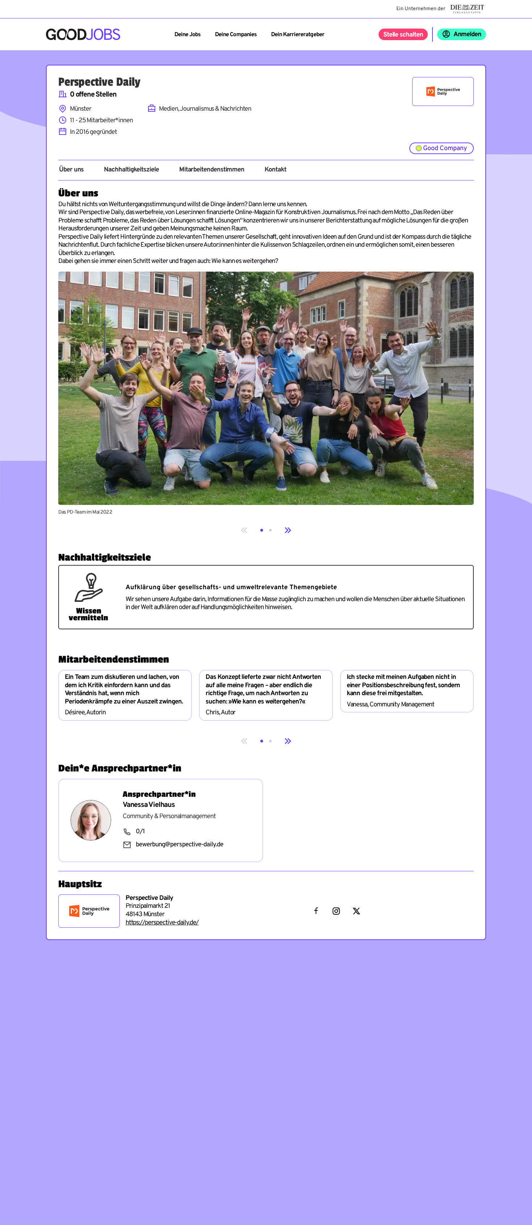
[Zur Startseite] (83, 34)
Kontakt (275, 170)
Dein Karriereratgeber (297, 34)
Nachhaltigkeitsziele (131, 170)
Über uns (71, 170)
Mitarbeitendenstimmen (211, 170)
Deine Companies (236, 34)
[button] (261, 530)
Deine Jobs (187, 34)
